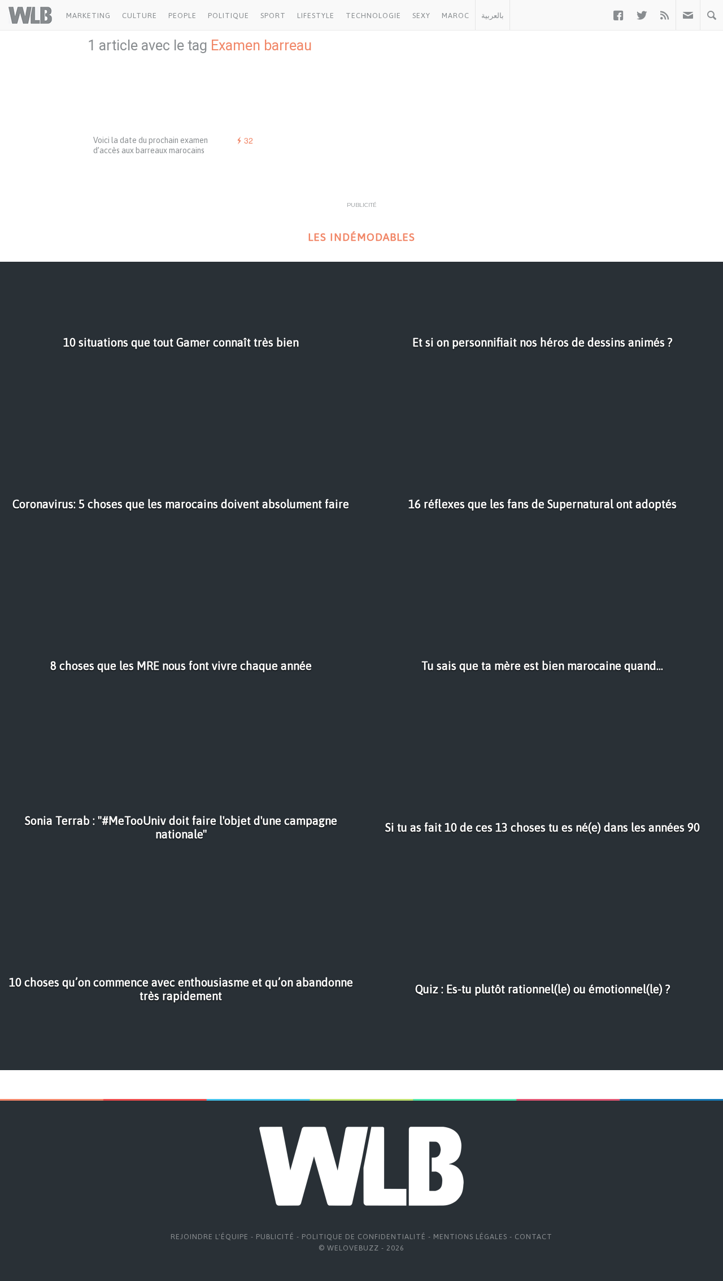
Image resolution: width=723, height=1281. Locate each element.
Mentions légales (470, 1236)
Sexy (421, 15)
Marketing (88, 15)
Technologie (373, 15)
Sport (273, 15)
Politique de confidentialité (364, 1236)
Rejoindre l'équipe (210, 1236)
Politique (228, 15)
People (182, 15)
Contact (533, 1236)
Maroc (455, 15)
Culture (139, 15)
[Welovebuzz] (30, 15)
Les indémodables (361, 237)
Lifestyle (315, 15)
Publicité (275, 1236)
